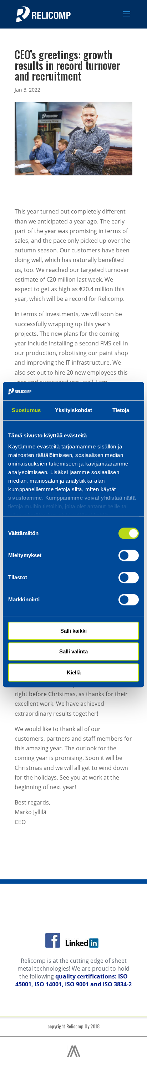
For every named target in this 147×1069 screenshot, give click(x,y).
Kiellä (74, 672)
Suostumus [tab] (26, 410)
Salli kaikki (73, 631)
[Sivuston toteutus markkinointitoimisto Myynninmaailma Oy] (73, 1055)
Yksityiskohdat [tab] (73, 410)
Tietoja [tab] (121, 410)
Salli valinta (73, 652)
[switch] (128, 555)
